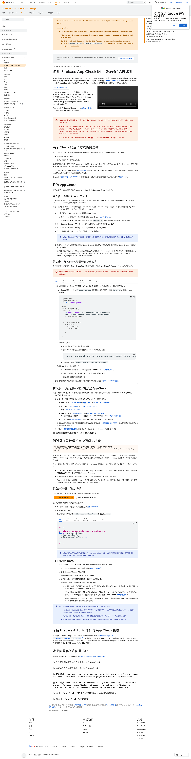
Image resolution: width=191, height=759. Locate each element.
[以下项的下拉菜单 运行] (35, 2)
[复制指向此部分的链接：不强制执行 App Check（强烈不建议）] (92, 699)
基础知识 (11, 13)
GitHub (31, 735)
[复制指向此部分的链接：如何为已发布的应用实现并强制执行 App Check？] (102, 668)
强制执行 (79, 131)
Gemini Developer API (65, 497)
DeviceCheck (76, 403)
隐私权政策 (37, 755)
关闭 (174, 25)
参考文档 (50, 13)
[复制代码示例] (134, 296)
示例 (58, 13)
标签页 (104, 217)
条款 (30, 755)
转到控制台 (179, 2)
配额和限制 (123, 177)
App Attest (87, 403)
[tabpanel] (95, 333)
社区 (65, 2)
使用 (87, 555)
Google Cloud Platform (86, 747)
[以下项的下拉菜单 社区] (69, 2)
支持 (74, 2)
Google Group (141, 729)
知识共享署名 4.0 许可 (80, 705)
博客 (171, 2)
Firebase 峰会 (87, 726)
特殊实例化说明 (115, 416)
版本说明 (140, 732)
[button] (12, 39)
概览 (3, 13)
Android (54, 747)
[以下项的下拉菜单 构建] (25, 2)
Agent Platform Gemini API (87, 497)
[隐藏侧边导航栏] (24, 755)
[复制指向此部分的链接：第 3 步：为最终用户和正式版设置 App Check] (108, 388)
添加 (70, 429)
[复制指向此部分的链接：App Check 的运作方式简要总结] (101, 147)
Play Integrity (74, 406)
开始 (183, 25)
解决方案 (42, 2)
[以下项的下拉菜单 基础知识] (16, 12)
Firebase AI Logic (28, 8)
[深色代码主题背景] (131, 296)
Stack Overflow (142, 726)
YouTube (85, 732)
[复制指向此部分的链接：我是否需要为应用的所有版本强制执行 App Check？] (104, 662)
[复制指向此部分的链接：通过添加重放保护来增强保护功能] (103, 441)
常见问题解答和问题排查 (88, 656)
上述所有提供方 (76, 413)
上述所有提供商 (75, 419)
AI (21, 13)
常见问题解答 (141, 735)
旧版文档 (140, 739)
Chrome (63, 747)
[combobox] (136, 2)
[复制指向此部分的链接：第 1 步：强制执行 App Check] (90, 196)
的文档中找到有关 (70, 177)
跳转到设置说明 (60, 88)
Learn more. (128, 31)
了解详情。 (121, 138)
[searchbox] (13, 19)
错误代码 (101, 656)
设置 (71, 237)
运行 (31, 2)
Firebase (55, 66)
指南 (30, 723)
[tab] (56, 281)
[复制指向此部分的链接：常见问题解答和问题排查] (90, 651)
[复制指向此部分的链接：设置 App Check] (78, 185)
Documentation (9, 8)
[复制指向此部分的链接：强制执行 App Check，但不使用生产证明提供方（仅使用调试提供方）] (120, 693)
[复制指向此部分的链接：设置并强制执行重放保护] (83, 488)
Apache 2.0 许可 (111, 705)
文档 (56, 2)
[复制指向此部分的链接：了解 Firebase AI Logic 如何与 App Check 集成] (121, 630)
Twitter (85, 729)
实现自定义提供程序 (110, 423)
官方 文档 (110, 381)
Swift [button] (56, 281)
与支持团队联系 (142, 723)
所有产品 (100, 747)
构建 (21, 2)
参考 (30, 726)
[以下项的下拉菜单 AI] (24, 12)
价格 (49, 2)
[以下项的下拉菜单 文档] (59, 2)
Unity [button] (98, 281)
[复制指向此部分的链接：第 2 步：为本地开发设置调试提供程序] (99, 262)
